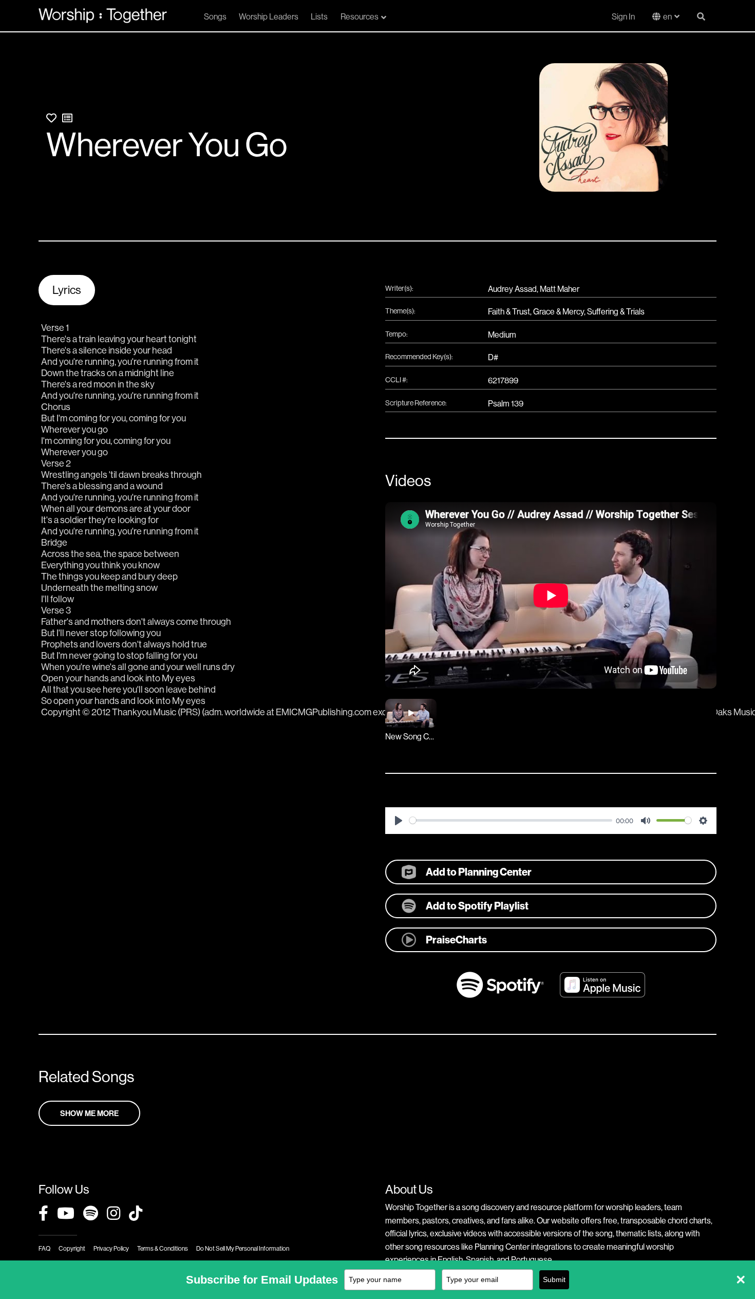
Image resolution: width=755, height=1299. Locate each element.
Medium (502, 334)
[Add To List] (67, 118)
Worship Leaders (268, 16)
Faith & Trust (509, 311)
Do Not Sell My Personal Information (242, 1248)
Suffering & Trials (616, 311)
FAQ (44, 1248)
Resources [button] (360, 16)
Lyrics (66, 290)
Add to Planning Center (479, 871)
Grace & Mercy (558, 311)
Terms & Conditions (162, 1248)
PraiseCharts (456, 939)
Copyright (72, 1248)
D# (493, 357)
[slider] (510, 820)
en (667, 16)
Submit (554, 1279)
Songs (215, 16)
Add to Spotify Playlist (477, 905)
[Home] (103, 15)
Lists (319, 16)
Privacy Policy (111, 1248)
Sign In (623, 16)
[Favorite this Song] (51, 118)
